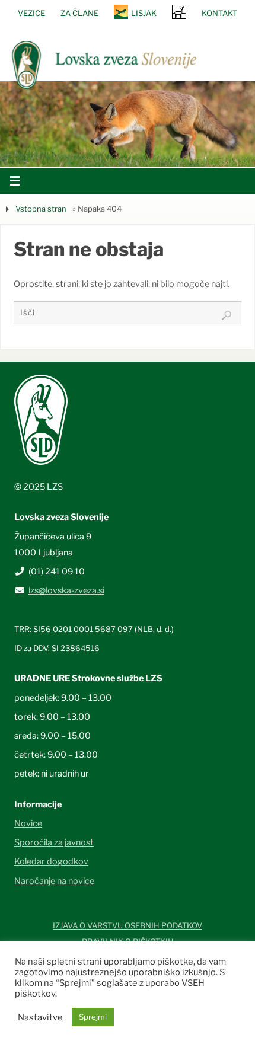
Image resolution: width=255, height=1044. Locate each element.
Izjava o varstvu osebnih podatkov (127, 925)
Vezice (31, 13)
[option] (127, 123)
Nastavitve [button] (40, 1017)
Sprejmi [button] (93, 1016)
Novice (28, 823)
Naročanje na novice (54, 881)
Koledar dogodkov (51, 861)
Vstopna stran (40, 208)
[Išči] (226, 315)
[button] (91, 151)
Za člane (79, 13)
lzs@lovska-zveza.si (66, 590)
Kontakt (219, 13)
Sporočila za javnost (54, 842)
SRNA (179, 11)
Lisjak (144, 13)
